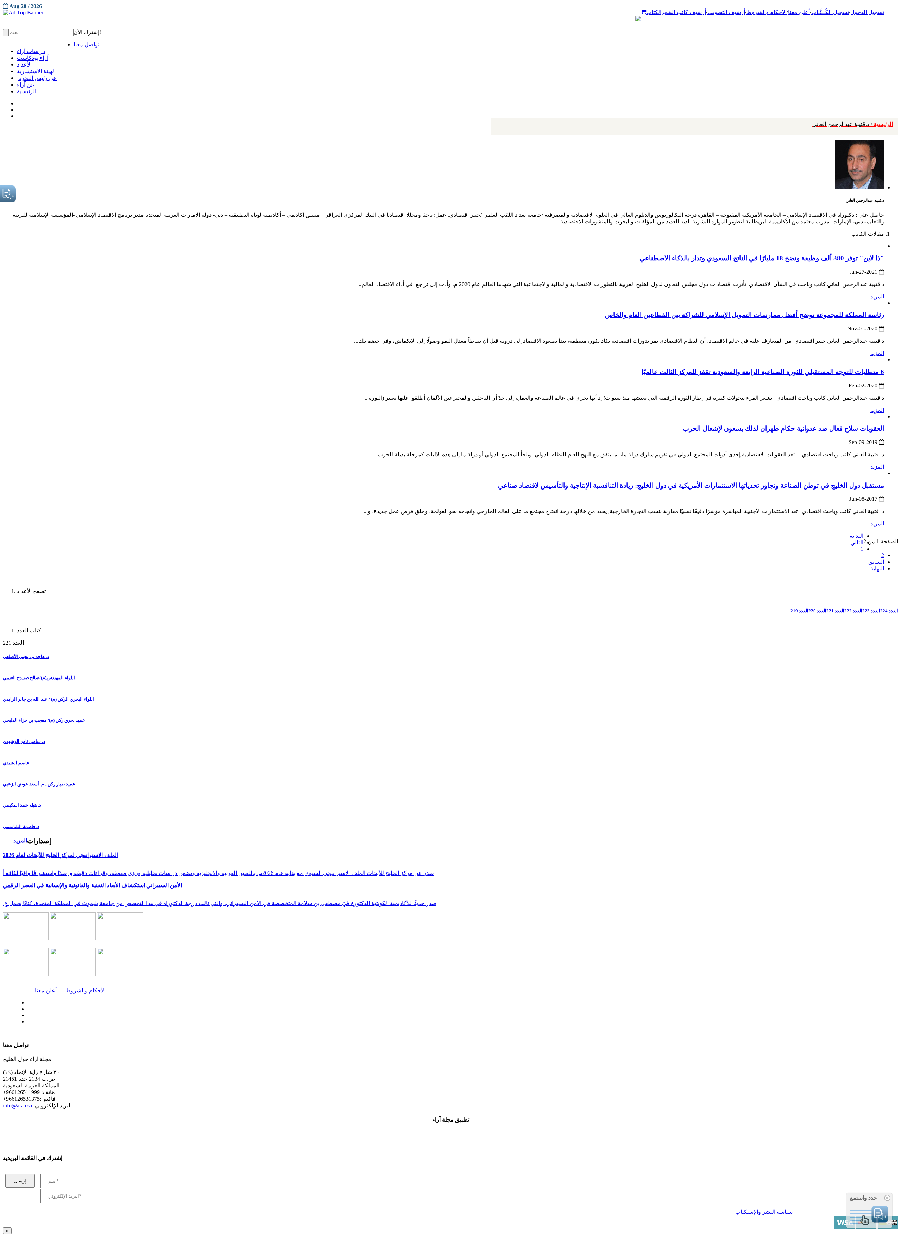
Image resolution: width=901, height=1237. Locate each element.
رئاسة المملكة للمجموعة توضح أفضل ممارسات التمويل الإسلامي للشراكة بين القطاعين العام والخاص (744, 314)
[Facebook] (16, 101)
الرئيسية (852, 124)
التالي (856, 542)
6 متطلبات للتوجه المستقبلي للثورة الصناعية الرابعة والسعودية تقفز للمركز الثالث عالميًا (763, 371)
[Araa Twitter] (17, 108)
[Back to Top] (7, 1230)
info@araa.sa (17, 1106)
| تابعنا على (250, 1022)
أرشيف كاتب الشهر (683, 12)
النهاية (877, 569)
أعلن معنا (799, 12)
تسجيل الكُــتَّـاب (830, 12)
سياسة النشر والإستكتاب (764, 1212)
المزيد (877, 296)
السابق (876, 562)
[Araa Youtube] (17, 114)
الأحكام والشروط (85, 990)
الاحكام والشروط (766, 12)
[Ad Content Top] (450, 13)
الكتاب (653, 12)
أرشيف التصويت (726, 12)
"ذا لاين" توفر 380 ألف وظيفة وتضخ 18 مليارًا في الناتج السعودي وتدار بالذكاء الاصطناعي (761, 258)
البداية (856, 536)
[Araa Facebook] (26, 1000)
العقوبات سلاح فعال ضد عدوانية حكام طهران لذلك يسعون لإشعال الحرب (783, 428)
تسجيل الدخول (867, 12)
